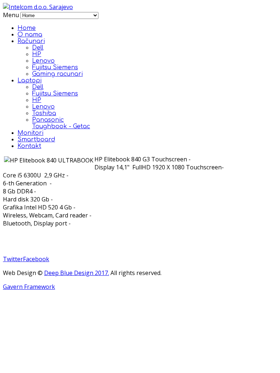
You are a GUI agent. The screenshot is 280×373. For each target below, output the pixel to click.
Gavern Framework (29, 287)
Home (27, 28)
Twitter (13, 259)
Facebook (36, 259)
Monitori (30, 133)
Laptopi (30, 80)
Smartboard (36, 139)
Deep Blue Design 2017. (76, 273)
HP (36, 54)
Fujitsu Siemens (55, 67)
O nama (30, 34)
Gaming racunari (57, 74)
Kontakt (29, 146)
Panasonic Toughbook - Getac (61, 123)
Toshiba (44, 113)
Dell (37, 47)
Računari (31, 41)
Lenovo (43, 61)
